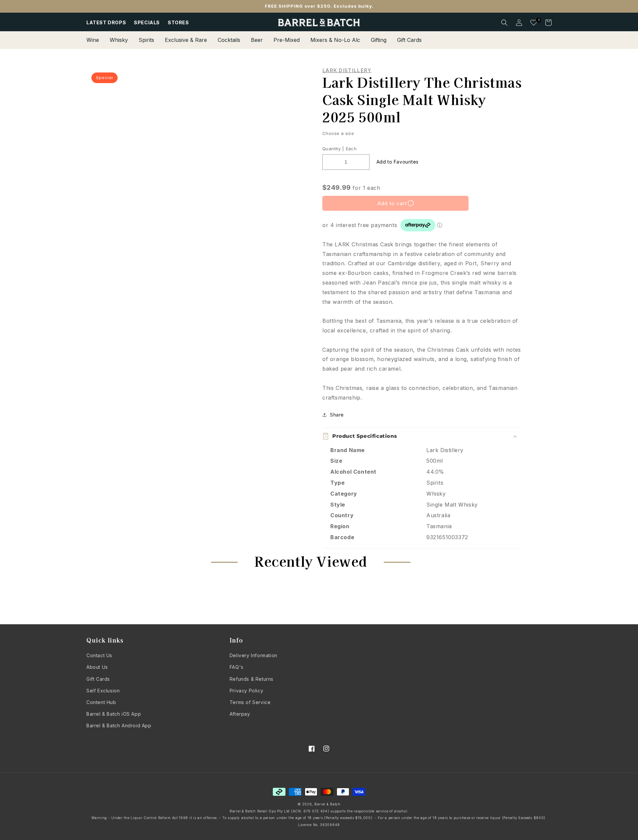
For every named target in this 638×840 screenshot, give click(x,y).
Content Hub (101, 702)
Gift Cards (98, 679)
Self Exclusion (103, 690)
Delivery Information (253, 655)
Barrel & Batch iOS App (113, 714)
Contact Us (99, 655)
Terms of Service (250, 702)
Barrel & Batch (327, 804)
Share (337, 415)
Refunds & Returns (251, 679)
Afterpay (240, 714)
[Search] (504, 22)
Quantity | (333, 148)
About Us (97, 667)
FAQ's (237, 667)
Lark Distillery (347, 70)
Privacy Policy (246, 690)
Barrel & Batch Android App (119, 725)
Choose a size (338, 133)
